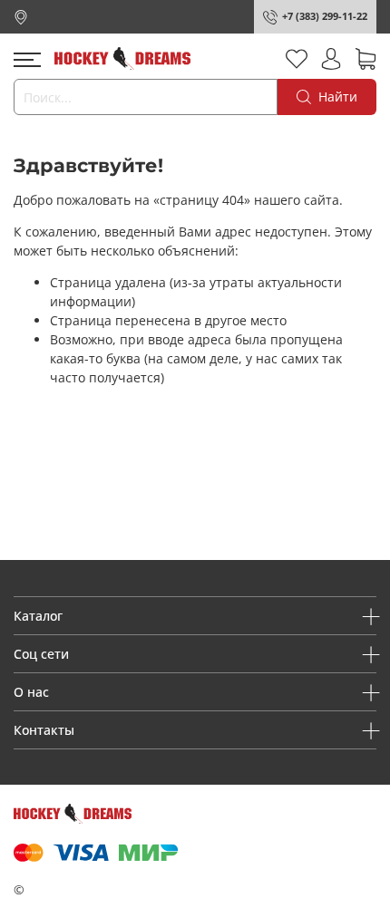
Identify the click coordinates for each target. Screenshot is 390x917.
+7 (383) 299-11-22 (324, 16)
